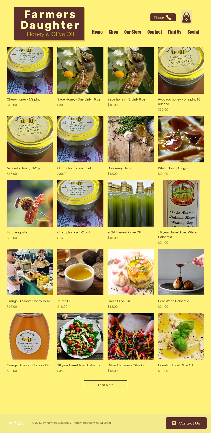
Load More (105, 385)
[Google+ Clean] (24, 423)
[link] (186, 17)
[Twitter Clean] (10, 423)
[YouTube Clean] (19, 423)
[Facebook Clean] (15, 423)
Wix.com (105, 422)
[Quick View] (30, 70)
